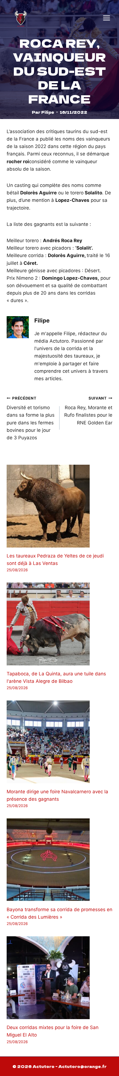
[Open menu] (106, 18)
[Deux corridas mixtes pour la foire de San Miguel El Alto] (59, 977)
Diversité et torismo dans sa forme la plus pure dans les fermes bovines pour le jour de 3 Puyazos (31, 418)
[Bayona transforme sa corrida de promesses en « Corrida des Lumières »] (59, 859)
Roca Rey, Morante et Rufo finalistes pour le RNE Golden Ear (88, 410)
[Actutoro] (20, 18)
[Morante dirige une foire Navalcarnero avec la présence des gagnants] (59, 741)
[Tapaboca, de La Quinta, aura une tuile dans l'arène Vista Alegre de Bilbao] (59, 624)
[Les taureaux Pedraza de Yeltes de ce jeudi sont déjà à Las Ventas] (59, 506)
